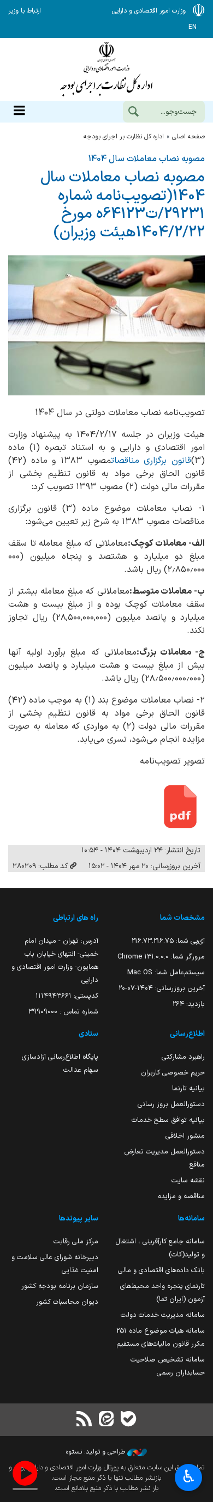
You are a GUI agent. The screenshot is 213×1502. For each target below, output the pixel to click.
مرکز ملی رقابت (76, 1241)
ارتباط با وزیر (24, 11)
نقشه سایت (188, 1180)
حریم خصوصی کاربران (173, 1072)
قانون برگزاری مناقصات (151, 460)
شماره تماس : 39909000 (63, 1011)
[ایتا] (106, 1420)
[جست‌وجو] (133, 112)
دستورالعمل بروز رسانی (171, 1104)
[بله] (128, 1420)
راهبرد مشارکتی (183, 1057)
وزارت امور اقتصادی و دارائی (106, 69)
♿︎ (189, 1476)
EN (192, 27)
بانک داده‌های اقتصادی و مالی (161, 1270)
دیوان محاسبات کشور (67, 1302)
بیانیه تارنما (188, 1088)
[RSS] (85, 1420)
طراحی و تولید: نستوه (96, 1452)
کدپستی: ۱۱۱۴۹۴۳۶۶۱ (67, 996)
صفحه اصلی (188, 137)
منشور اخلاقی (185, 1136)
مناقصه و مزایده (181, 1196)
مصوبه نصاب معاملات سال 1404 (146, 159)
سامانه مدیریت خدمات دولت (163, 1315)
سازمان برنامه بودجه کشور (59, 1286)
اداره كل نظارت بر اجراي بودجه (124, 137)
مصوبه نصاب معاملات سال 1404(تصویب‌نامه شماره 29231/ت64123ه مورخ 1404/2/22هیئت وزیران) (122, 204)
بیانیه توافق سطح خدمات (168, 1120)
